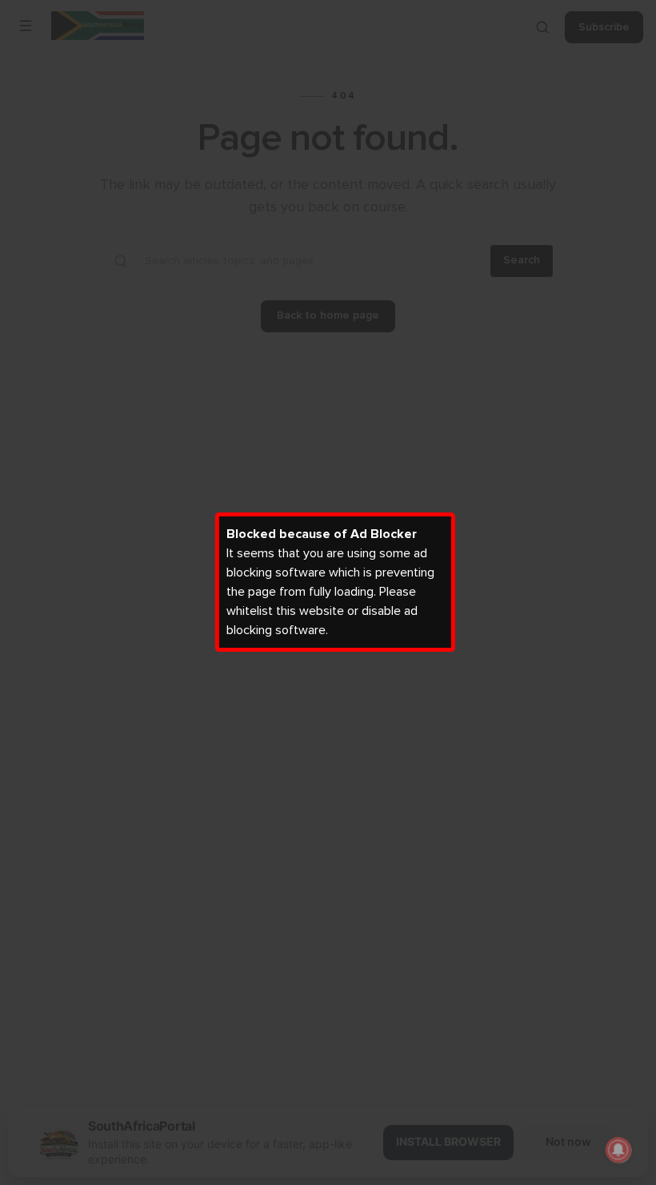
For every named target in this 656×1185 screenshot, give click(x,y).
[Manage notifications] (618, 1150)
